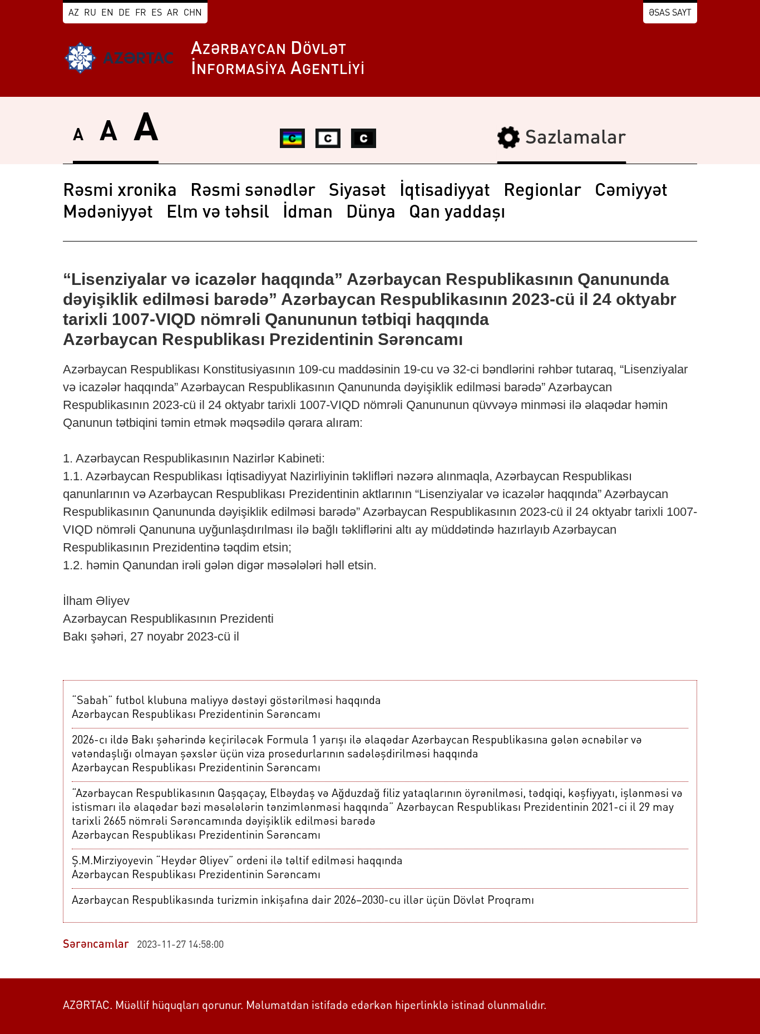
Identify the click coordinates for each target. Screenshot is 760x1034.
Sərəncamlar (96, 945)
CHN (193, 13)
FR (140, 13)
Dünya (371, 213)
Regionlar (542, 191)
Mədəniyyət (108, 213)
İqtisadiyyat (444, 191)
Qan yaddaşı (457, 213)
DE (124, 13)
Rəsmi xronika (120, 191)
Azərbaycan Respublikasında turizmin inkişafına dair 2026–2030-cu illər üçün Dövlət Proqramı (303, 901)
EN (107, 13)
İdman (308, 213)
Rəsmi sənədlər (252, 191)
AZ (73, 13)
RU (90, 13)
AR (173, 13)
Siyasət (357, 191)
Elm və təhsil (217, 213)
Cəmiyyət (631, 191)
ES (156, 13)
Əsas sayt (670, 13)
